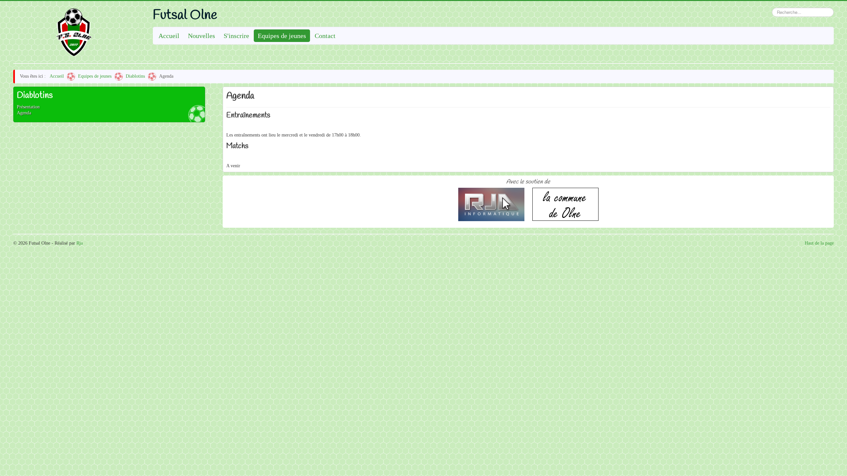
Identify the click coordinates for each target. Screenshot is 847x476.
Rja (79, 243)
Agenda (24, 112)
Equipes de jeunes (282, 35)
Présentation (28, 106)
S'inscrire (236, 35)
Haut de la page (819, 243)
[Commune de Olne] (565, 204)
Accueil (168, 35)
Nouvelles (201, 35)
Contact (325, 35)
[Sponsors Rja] (491, 204)
